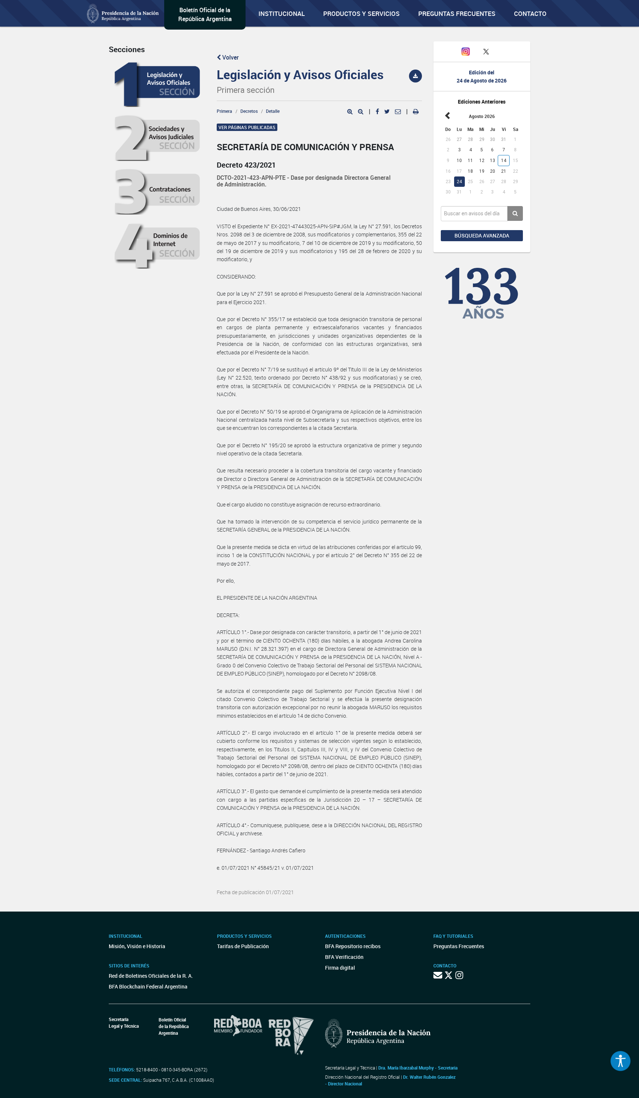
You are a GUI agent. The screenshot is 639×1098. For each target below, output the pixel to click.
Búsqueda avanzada (481, 235)
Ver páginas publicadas (247, 127)
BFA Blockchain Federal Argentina (148, 986)
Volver (230, 57)
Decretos (249, 111)
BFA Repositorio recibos (353, 946)
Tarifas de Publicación (243, 946)
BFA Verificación (344, 956)
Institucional (281, 13)
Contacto (530, 13)
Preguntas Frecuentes (457, 13)
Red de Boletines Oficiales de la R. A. (151, 975)
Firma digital (340, 967)
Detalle (273, 111)
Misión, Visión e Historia (137, 946)
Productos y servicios (361, 13)
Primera (224, 111)
